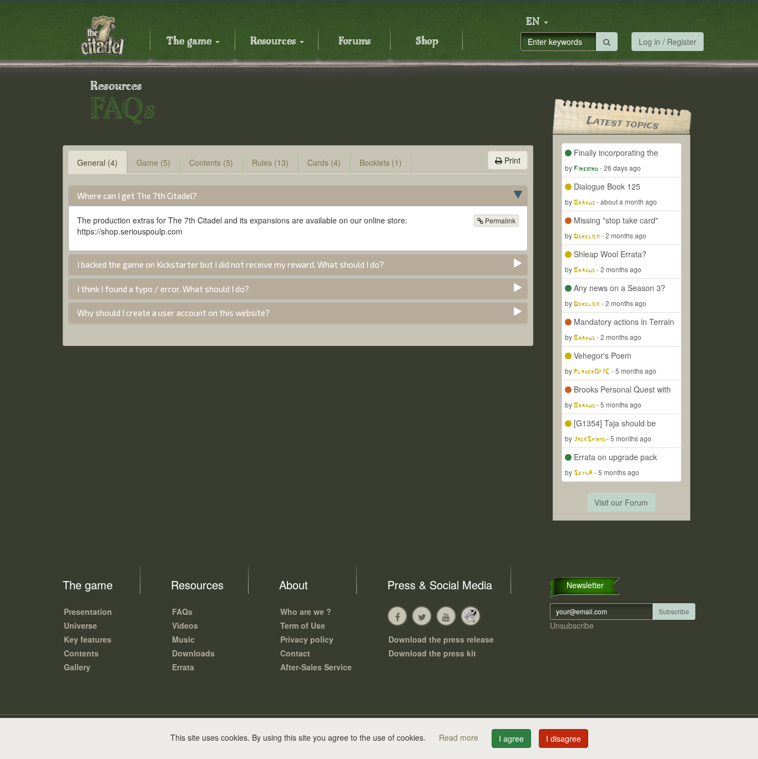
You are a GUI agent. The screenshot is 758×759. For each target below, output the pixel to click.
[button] (537, 22)
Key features (88, 639)
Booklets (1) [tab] (381, 162)
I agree (511, 738)
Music (183, 639)
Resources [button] (274, 41)
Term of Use (302, 625)
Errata (183, 667)
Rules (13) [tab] (270, 162)
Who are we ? (305, 611)
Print (511, 160)
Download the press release (441, 639)
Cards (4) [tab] (324, 162)
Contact (295, 653)
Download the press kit (432, 653)
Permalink (499, 220)
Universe (80, 625)
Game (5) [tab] (153, 162)
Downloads (193, 653)
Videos (185, 625)
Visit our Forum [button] (621, 502)
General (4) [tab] (97, 162)
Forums (354, 41)
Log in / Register (667, 41)
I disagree (563, 738)
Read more (460, 737)
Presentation (88, 611)
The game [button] (190, 41)
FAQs (182, 611)
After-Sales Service (316, 667)
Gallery (77, 667)
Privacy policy (306, 639)
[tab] (298, 196)
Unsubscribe (572, 625)
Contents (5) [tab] (211, 162)
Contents (81, 653)
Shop (427, 41)
